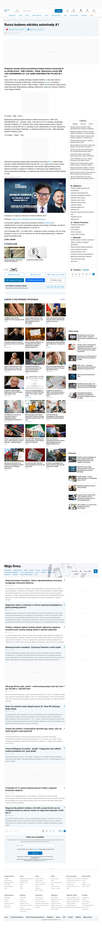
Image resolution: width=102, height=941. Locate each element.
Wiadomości (28, 20)
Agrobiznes (51, 572)
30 (93, 274)
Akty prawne (38, 895)
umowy (47, 82)
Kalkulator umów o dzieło (78, 200)
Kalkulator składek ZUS (77, 207)
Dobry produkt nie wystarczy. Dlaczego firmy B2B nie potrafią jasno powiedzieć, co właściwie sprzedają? (82, 173)
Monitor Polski (39, 899)
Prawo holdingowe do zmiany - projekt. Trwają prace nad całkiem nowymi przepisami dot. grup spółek (81, 159)
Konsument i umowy (40, 882)
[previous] (43, 831)
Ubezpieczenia (23, 882)
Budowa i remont (86, 884)
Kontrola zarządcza (76, 232)
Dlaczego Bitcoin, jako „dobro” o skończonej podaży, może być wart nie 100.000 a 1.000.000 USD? (82, 146)
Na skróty (84, 895)
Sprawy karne (38, 880)
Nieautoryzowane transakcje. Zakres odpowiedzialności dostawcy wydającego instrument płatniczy (82, 127)
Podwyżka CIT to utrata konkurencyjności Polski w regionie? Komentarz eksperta (82, 164)
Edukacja (84, 15)
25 (76, 274)
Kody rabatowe (86, 901)
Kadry (20, 15)
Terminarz (77, 270)
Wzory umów (85, 903)
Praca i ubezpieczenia (27, 572)
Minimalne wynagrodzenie (73, 899)
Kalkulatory (77, 186)
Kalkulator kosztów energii (78, 202)
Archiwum (84, 899)
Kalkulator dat (74, 219)
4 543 (60, 831)
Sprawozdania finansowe (73, 886)
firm (49, 162)
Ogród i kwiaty (85, 886)
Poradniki (15, 574)
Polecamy (72, 453)
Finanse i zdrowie (55, 888)
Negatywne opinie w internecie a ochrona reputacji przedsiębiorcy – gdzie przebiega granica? (82, 132)
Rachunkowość (8, 880)
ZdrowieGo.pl (85, 897)
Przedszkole (23, 897)
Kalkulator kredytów (76, 205)
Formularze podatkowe (88, 905)
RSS (64, 917)
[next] (65, 831)
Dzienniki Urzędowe (40, 901)
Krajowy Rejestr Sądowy (78, 234)
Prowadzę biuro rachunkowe (74, 880)
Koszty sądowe (75, 229)
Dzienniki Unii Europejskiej (42, 903)
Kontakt (70, 917)
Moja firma (15, 20)
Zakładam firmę (17, 570)
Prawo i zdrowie (39, 890)
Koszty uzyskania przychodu (79, 249)
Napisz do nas (37, 274)
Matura (22, 907)
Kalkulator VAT (75, 209)
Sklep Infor (38, 888)
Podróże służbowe (71, 903)
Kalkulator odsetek (55, 903)
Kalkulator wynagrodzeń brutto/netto (81, 195)
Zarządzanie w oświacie (26, 905)
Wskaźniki (77, 237)
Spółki (26, 570)
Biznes (27, 15)
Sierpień (86, 270)
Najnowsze (83, 123)
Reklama (78, 917)
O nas (6, 917)
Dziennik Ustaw (39, 897)
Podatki (43, 572)
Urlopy (21, 884)
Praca (36, 886)
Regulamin (50, 917)
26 (79, 274)
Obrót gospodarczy (9, 882)
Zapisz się (35, 853)
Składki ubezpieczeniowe (73, 901)
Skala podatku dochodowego (74, 907)
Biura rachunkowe (72, 876)
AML (68, 888)
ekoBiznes (7, 574)
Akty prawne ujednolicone (41, 905)
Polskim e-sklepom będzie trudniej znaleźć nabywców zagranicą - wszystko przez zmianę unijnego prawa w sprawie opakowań (82, 137)
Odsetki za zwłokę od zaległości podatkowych (80, 243)
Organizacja (7, 897)
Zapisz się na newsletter (58, 274)
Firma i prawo (74, 331)
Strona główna (8, 20)
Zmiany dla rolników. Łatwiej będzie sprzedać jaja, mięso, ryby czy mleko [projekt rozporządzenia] (82, 155)
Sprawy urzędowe (39, 884)
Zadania (6, 901)
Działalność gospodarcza (78, 224)
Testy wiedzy (23, 911)
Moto (65, 15)
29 (90, 274)
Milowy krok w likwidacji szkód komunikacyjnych (29, 219)
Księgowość (12, 15)
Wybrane (91, 123)
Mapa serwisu (88, 917)
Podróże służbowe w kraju (78, 251)
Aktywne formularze (80, 222)
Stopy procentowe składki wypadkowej (82, 247)
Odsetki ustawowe (71, 905)
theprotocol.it (85, 907)
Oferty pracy (85, 909)
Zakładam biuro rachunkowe (74, 878)
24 (72, 274)
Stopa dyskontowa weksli (78, 259)
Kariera (58, 917)
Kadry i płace (7, 905)
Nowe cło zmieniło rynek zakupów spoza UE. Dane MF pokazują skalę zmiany (81, 150)
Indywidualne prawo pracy (26, 878)
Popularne (75, 123)
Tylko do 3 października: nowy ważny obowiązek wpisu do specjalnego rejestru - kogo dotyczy (82, 177)
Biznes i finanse (55, 878)
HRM (21, 888)
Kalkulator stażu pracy (56, 905)
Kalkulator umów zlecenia (78, 197)
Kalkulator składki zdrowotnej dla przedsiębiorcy (80, 189)
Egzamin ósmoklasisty (25, 909)
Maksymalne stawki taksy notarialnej (81, 256)
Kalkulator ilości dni (76, 216)
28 (86, 274)
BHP (21, 886)
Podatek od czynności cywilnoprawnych (82, 254)
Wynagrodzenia (24, 880)
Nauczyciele (23, 901)
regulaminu (35, 849)
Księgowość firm (9, 876)
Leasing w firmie (47, 570)
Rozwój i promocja (9, 903)
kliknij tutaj (44, 860)
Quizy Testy (74, 261)
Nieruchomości (74, 15)
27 (83, 274)
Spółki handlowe (75, 227)
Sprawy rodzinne (39, 878)
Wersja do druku (15, 274)
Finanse (38, 570)
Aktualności (7, 570)
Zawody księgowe (8, 886)
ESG (36, 574)
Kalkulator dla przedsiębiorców (79, 193)
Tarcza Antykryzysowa (26, 574)
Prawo (46, 15)
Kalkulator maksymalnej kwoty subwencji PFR (82, 213)
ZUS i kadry (7, 884)
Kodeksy (37, 907)
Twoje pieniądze (56, 15)
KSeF (91, 15)
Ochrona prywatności (17, 917)
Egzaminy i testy (24, 903)
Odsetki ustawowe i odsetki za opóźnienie (82, 240)
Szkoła (21, 899)
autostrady (47, 223)
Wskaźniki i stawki (72, 895)
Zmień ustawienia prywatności (35, 917)
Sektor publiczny (37, 15)
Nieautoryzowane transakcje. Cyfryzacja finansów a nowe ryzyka (81, 141)
